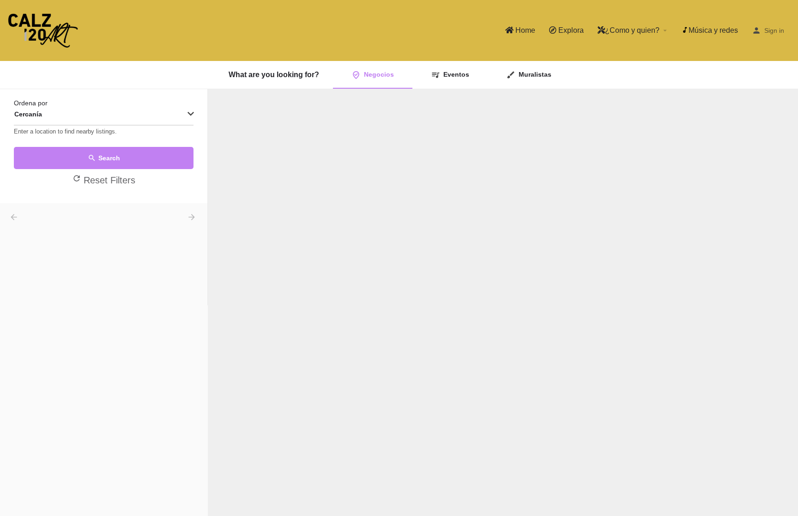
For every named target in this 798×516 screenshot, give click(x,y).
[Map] (503, 302)
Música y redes (713, 30)
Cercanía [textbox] (28, 114)
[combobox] (103, 114)
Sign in (774, 30)
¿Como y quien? (632, 30)
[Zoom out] (786, 114)
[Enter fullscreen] (786, 132)
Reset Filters (109, 180)
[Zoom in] (786, 100)
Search (109, 158)
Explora (570, 30)
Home (524, 30)
